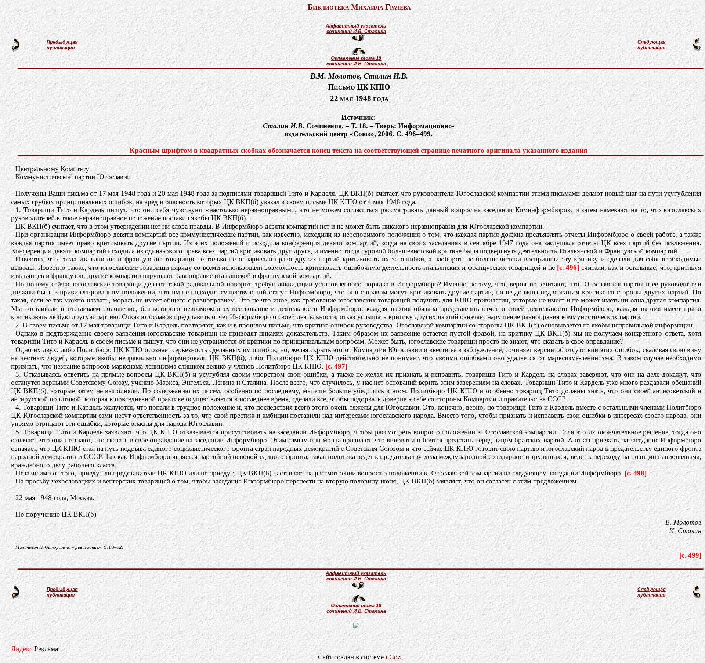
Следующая (651, 42)
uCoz (393, 657)
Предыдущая (62, 42)
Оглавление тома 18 (356, 58)
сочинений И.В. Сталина (356, 31)
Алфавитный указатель (356, 26)
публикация (61, 47)
